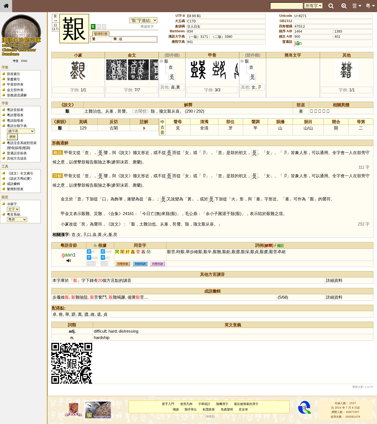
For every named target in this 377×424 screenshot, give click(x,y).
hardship (101, 337)
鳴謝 (176, 409)
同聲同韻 (122, 263)
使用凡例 (186, 404)
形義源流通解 (17, 95)
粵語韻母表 (15, 121)
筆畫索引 (13, 79)
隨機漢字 (222, 404)
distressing (128, 331)
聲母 (11, 148)
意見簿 (243, 409)
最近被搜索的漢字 (246, 404)
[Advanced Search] (344, 6)
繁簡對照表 (15, 189)
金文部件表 (15, 90)
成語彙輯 (13, 184)
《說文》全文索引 (20, 173)
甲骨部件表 (15, 84)
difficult (100, 331)
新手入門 (168, 404)
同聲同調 (157, 263)
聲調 (26, 148)
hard (112, 331)
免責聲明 (227, 409)
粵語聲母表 (15, 115)
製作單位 (191, 409)
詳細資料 (334, 280)
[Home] (6, 6)
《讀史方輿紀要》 (20, 179)
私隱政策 (209, 409)
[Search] (331, 6)
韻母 (18, 148)
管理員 (210, 416)
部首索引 (13, 74)
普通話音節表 (17, 153)
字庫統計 (204, 404)
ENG (24, 60)
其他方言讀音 (17, 158)
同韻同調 (140, 263)
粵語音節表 (15, 110)
